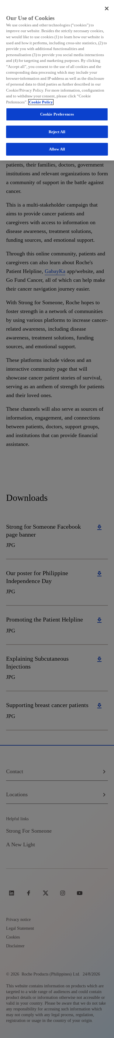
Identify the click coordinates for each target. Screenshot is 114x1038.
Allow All (57, 149)
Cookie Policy (41, 102)
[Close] (106, 8)
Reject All (57, 132)
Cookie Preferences (57, 114)
